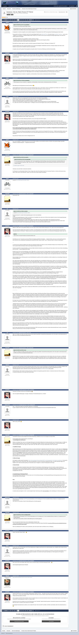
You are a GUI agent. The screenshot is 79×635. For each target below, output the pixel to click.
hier (18, 594)
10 (10, 610)
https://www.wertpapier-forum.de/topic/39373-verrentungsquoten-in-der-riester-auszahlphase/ (45, 460)
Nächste (30, 610)
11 (12, 610)
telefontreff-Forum (44, 34)
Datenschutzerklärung (9, 633)
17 (23, 610)
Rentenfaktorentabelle (44, 368)
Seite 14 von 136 (37, 610)
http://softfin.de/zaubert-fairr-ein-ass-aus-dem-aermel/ (22, 577)
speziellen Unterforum (58, 34)
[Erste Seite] (3, 20)
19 (27, 610)
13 (16, 610)
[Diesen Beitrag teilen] (67, 22)
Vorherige (6, 610)
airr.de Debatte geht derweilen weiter (22, 180)
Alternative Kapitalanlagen (23, 13)
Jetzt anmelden (51, 621)
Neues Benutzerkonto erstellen (19, 621)
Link (15, 406)
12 (14, 610)
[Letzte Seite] (33, 20)
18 (25, 610)
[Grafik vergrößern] (51, 562)
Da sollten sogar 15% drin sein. (19, 165)
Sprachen (2, 633)
